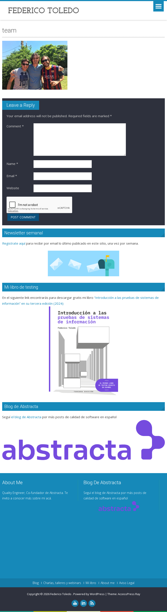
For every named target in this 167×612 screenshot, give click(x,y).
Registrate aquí (13, 243)
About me (108, 583)
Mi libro (91, 583)
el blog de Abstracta (26, 417)
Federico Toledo (61, 594)
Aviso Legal (126, 583)
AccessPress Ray (129, 594)
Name (12, 163)
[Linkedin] (83, 603)
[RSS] (92, 603)
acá (48, 498)
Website (13, 188)
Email (12, 176)
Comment (15, 126)
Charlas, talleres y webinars (62, 583)
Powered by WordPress (89, 594)
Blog (36, 583)
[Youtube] (75, 603)
